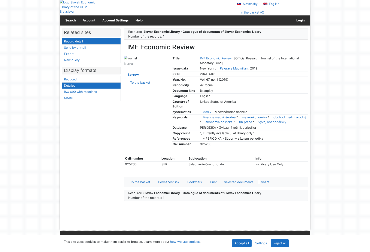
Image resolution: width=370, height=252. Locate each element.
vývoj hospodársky (272, 122)
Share (264, 182)
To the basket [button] (139, 182)
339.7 (207, 112)
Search (70, 20)
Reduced (70, 79)
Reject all (279, 243)
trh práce (246, 122)
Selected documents (238, 182)
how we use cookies (185, 241)
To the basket (139, 82)
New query (72, 60)
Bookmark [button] (194, 182)
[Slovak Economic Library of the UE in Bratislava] (78, 7)
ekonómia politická (219, 122)
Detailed (70, 85)
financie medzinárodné (219, 117)
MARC (68, 98)
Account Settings (115, 20)
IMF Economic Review (216, 58)
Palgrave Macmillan (234, 68)
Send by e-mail (75, 47)
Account (89, 20)
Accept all (242, 243)
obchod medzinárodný (289, 117)
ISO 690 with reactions (80, 92)
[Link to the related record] (218, 68)
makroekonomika (255, 117)
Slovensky (250, 4)
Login (300, 20)
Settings (261, 243)
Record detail (73, 41)
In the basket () (252, 12)
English (273, 4)
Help (139, 20)
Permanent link (168, 182)
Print (213, 182)
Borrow (132, 74)
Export (69, 54)
